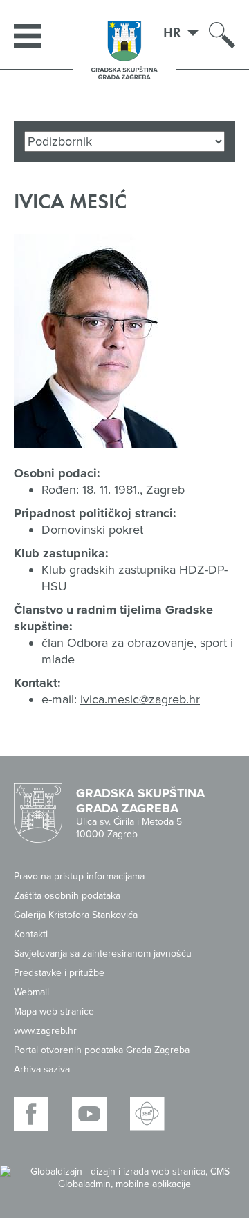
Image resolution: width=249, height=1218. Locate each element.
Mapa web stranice (54, 1011)
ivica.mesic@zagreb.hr (140, 699)
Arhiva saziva (42, 1069)
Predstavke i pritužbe (59, 973)
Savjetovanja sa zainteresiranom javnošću (103, 953)
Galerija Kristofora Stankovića (76, 915)
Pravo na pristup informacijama (79, 876)
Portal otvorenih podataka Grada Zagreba (102, 1050)
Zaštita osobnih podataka (67, 895)
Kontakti (31, 934)
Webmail (31, 992)
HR (173, 32)
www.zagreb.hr (45, 1031)
